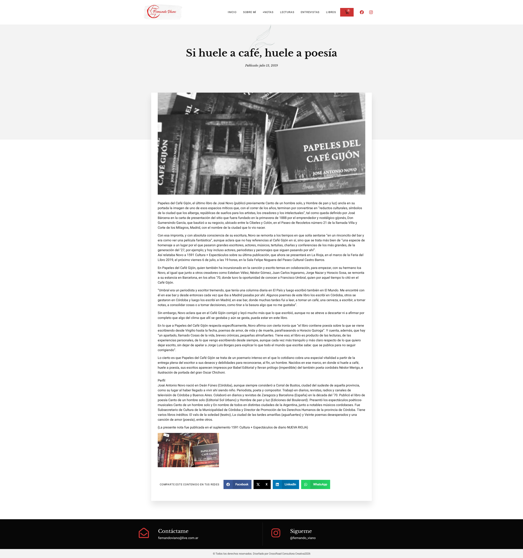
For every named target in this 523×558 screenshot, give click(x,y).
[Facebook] (362, 12)
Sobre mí (249, 12)
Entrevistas (310, 12)
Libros (331, 12)
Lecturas (287, 12)
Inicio (232, 12)
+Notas (268, 12)
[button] (238, 484)
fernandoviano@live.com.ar (178, 538)
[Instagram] (371, 12)
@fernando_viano (303, 538)
